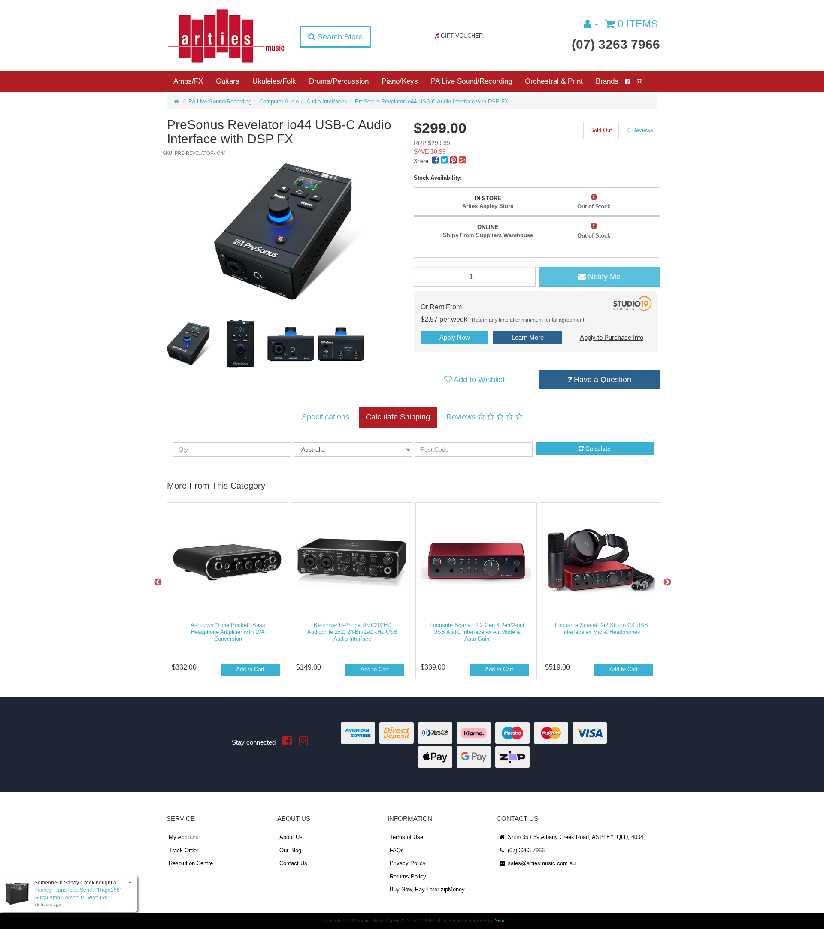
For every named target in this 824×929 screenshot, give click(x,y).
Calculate (597, 448)
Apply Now (454, 337)
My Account (183, 837)
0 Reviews (640, 130)
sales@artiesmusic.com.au (541, 863)
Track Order (183, 850)
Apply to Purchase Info (611, 337)
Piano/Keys (400, 81)
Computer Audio (279, 101)
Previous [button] (158, 582)
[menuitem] (436, 161)
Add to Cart (250, 669)
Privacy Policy (408, 863)
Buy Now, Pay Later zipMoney (427, 889)
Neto (499, 920)
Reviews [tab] (462, 417)
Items (638, 24)
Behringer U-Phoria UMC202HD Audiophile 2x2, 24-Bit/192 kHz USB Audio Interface (352, 632)
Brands (607, 81)
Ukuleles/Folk (274, 81)
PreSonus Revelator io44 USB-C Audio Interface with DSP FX (432, 101)
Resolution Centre (191, 863)
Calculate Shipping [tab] (398, 417)
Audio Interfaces (326, 101)
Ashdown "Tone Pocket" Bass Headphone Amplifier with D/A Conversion (228, 632)
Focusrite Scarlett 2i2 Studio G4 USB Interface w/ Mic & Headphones (601, 628)
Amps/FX (188, 81)
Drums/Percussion (339, 81)
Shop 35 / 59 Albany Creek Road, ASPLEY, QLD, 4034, (575, 837)
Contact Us (293, 863)
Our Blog (290, 850)
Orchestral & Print (554, 81)
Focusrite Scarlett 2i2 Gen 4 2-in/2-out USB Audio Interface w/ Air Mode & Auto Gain (477, 632)
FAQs (397, 850)
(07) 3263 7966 (616, 44)
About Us (291, 837)
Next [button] (667, 582)
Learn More (528, 337)
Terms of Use (406, 837)
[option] (289, 232)
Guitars (227, 81)
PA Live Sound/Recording (471, 81)
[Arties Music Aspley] (226, 35)
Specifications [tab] (325, 417)
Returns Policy (408, 876)
